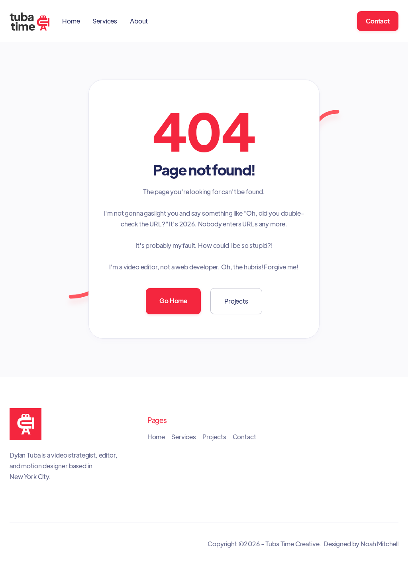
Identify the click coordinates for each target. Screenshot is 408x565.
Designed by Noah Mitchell (361, 544)
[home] (29, 21)
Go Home (173, 300)
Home (71, 21)
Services (104, 21)
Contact (378, 21)
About (139, 21)
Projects (236, 301)
